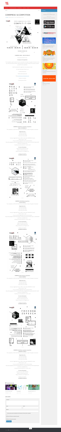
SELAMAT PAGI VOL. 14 (31, 391)
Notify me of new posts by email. (11, 419)
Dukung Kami (20, 7)
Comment (8, 399)
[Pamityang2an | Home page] (7, 3)
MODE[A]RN (19, 391)
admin (7, 17)
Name (7, 406)
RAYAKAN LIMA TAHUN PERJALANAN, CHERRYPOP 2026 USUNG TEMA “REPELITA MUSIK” (48, 59)
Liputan (43, 44)
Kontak (28, 7)
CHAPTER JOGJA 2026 (46, 83)
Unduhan (24, 7)
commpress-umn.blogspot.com (23, 76)
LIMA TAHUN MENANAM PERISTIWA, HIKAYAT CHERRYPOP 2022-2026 (48, 46)
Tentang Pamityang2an (12, 7)
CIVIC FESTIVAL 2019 (8, 391)
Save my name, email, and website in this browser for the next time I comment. (19, 413)
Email (24, 406)
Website (7, 409)
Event (6, 10)
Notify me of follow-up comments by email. (12, 416)
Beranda (6, 7)
